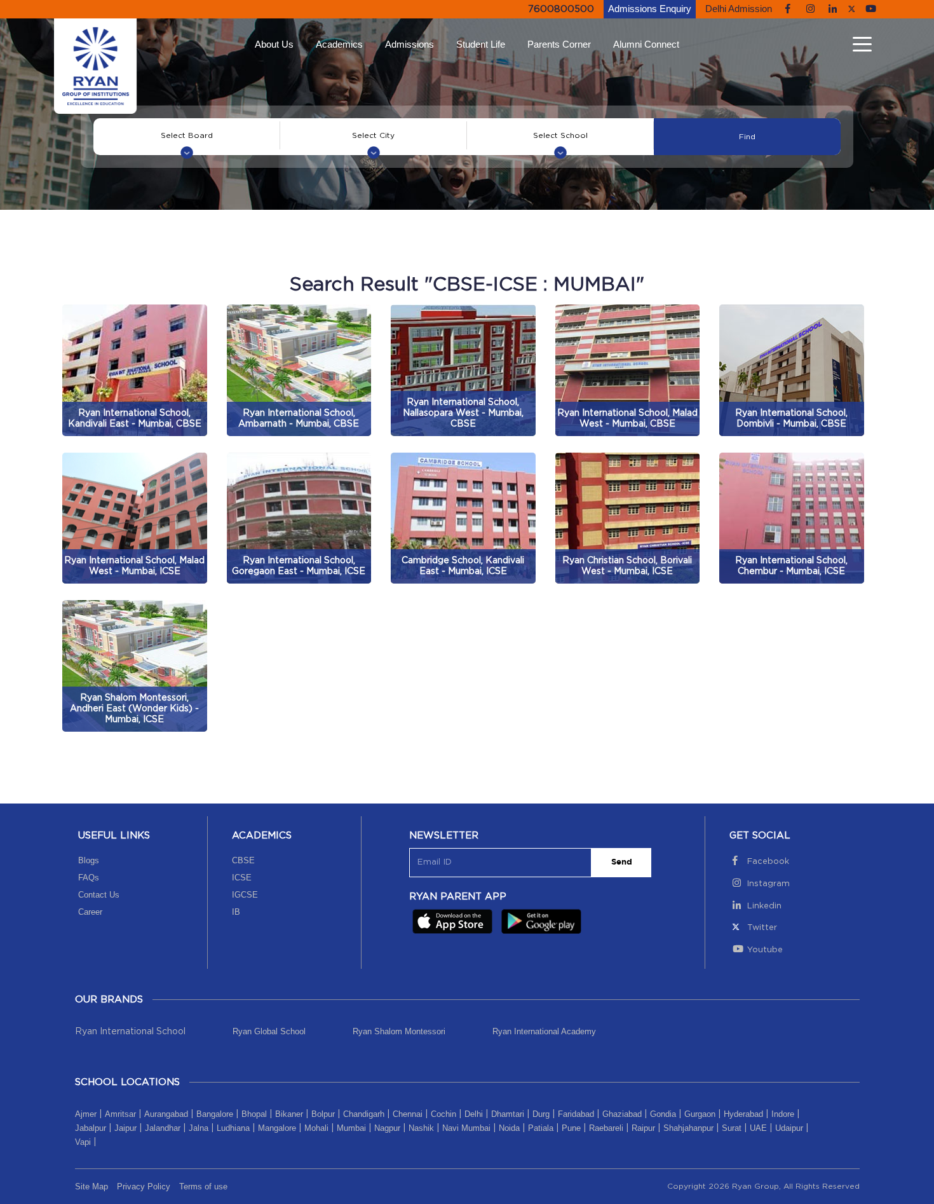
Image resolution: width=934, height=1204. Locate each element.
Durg (541, 1114)
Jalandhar (162, 1128)
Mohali (316, 1128)
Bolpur (323, 1114)
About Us (274, 44)
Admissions (409, 44)
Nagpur (387, 1128)
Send (621, 862)
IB (236, 912)
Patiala (540, 1128)
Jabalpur (90, 1128)
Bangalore (214, 1114)
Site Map (91, 1186)
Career (90, 912)
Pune (571, 1128)
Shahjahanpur (688, 1128)
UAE (758, 1128)
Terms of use (203, 1186)
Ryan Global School (269, 1031)
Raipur (643, 1128)
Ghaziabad (622, 1114)
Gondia (663, 1114)
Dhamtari (507, 1114)
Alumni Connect (646, 44)
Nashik (421, 1128)
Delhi (473, 1114)
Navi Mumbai (466, 1128)
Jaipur (125, 1128)
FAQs (88, 877)
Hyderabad (743, 1114)
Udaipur (789, 1128)
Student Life (480, 44)
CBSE (243, 860)
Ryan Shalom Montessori (399, 1031)
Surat (731, 1128)
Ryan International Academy (544, 1031)
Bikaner (289, 1114)
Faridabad (576, 1114)
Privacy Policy (143, 1186)
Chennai (408, 1114)
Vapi (83, 1142)
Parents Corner (559, 44)
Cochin (443, 1114)
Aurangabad (166, 1114)
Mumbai (351, 1128)
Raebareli (606, 1128)
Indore (782, 1114)
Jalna (198, 1128)
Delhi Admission (738, 8)
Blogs (88, 860)
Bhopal (254, 1114)
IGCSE (245, 895)
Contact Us (98, 895)
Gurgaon (699, 1114)
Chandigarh (363, 1114)
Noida (509, 1128)
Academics (339, 44)
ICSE (242, 877)
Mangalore (277, 1128)
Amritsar (120, 1114)
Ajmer (86, 1114)
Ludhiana (233, 1128)
